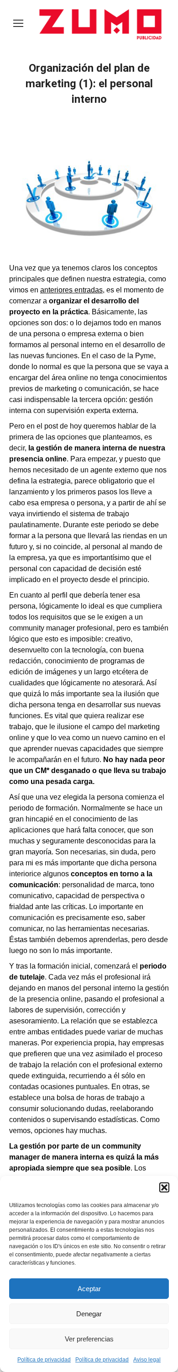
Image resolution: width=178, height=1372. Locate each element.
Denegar (89, 1314)
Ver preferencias (89, 1339)
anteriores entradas (71, 290)
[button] (164, 1187)
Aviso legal (147, 1359)
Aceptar (89, 1289)
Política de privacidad (44, 1359)
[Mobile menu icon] (18, 23)
